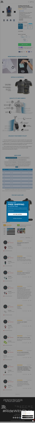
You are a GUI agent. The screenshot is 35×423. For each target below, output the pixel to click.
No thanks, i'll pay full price (17, 218)
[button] (33, 421)
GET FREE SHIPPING (17, 214)
